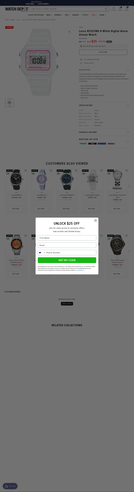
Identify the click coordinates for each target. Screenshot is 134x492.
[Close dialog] (95, 220)
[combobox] (41, 252)
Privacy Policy (78, 270)
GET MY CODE (67, 260)
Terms (83, 270)
